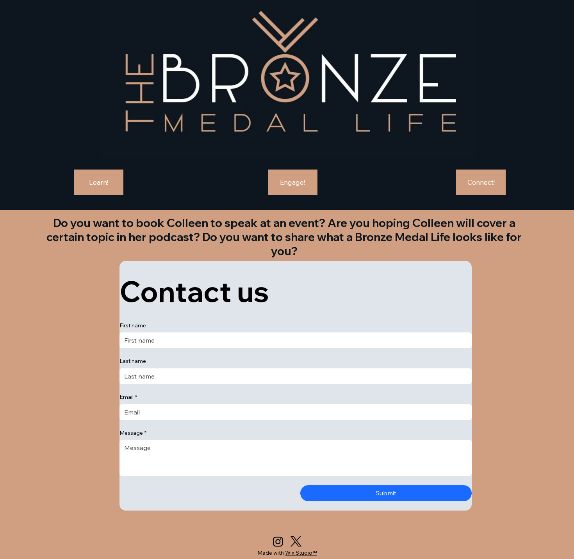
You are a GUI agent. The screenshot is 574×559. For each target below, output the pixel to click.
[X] (296, 541)
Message (132, 432)
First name (132, 325)
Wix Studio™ (301, 552)
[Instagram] (278, 541)
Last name (132, 360)
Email (128, 396)
